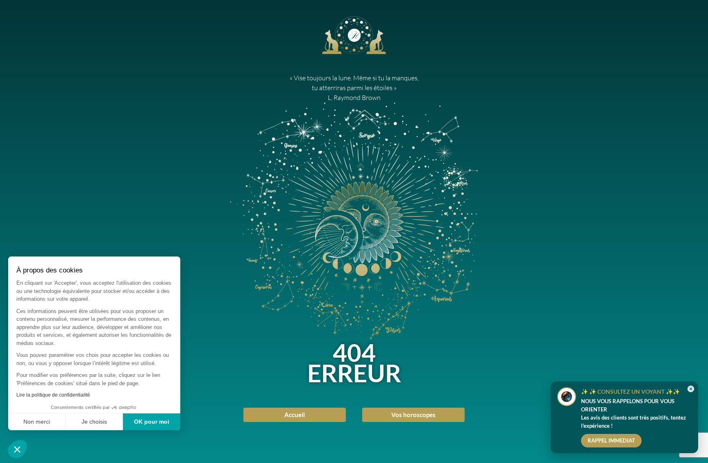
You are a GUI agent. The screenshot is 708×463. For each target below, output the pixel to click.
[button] (17, 449)
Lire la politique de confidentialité (53, 395)
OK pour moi (151, 421)
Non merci (36, 421)
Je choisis (94, 421)
